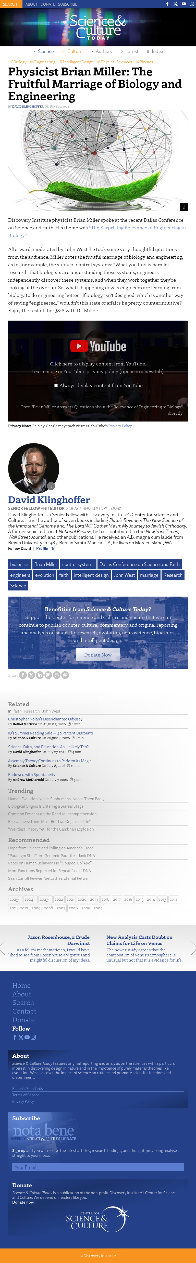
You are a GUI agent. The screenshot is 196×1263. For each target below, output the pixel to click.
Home (21, 985)
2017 (117, 899)
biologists (19, 564)
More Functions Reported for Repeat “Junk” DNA (49, 870)
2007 (61, 907)
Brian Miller (45, 564)
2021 (70, 899)
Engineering (44, 61)
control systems (78, 564)
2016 (128, 899)
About (32, 4)
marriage (149, 575)
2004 (98, 907)
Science (18, 585)
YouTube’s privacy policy (113, 371)
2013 (162, 899)
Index (157, 51)
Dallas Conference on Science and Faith (140, 564)
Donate (48, 4)
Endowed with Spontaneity (31, 774)
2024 (28, 899)
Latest (132, 51)
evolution (44, 575)
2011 (13, 907)
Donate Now (98, 654)
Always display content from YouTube (101, 385)
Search (23, 1002)
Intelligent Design (78, 61)
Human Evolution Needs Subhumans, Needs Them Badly (56, 798)
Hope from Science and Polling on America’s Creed (51, 848)
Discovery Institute (99, 1255)
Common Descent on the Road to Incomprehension (52, 813)
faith (64, 575)
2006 (73, 907)
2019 (94, 899)
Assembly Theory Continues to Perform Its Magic (49, 760)
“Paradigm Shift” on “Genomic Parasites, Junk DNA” (52, 855)
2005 (85, 907)
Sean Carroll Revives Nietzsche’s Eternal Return (48, 878)
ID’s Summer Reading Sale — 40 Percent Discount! (50, 733)
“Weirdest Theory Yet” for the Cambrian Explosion (51, 829)
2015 (139, 899)
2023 (44, 899)
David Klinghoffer (28, 106)
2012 (173, 899)
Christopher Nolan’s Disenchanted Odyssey (45, 719)
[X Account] (53, 548)
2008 (48, 907)
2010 (24, 907)
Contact (24, 1010)
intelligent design (91, 575)
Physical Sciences (116, 61)
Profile (42, 548)
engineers (20, 575)
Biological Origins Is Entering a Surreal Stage (45, 806)
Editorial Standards (27, 1088)
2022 (59, 899)
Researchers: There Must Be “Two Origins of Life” (49, 821)
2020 (82, 899)
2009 (36, 907)
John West (124, 575)
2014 (151, 899)
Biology (20, 61)
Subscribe (67, 4)
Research (173, 575)
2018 (105, 899)
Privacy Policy (120, 425)
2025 (14, 899)
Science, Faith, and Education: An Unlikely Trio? (48, 746)
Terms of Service (25, 1095)
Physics (146, 61)
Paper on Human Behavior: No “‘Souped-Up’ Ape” (50, 863)
